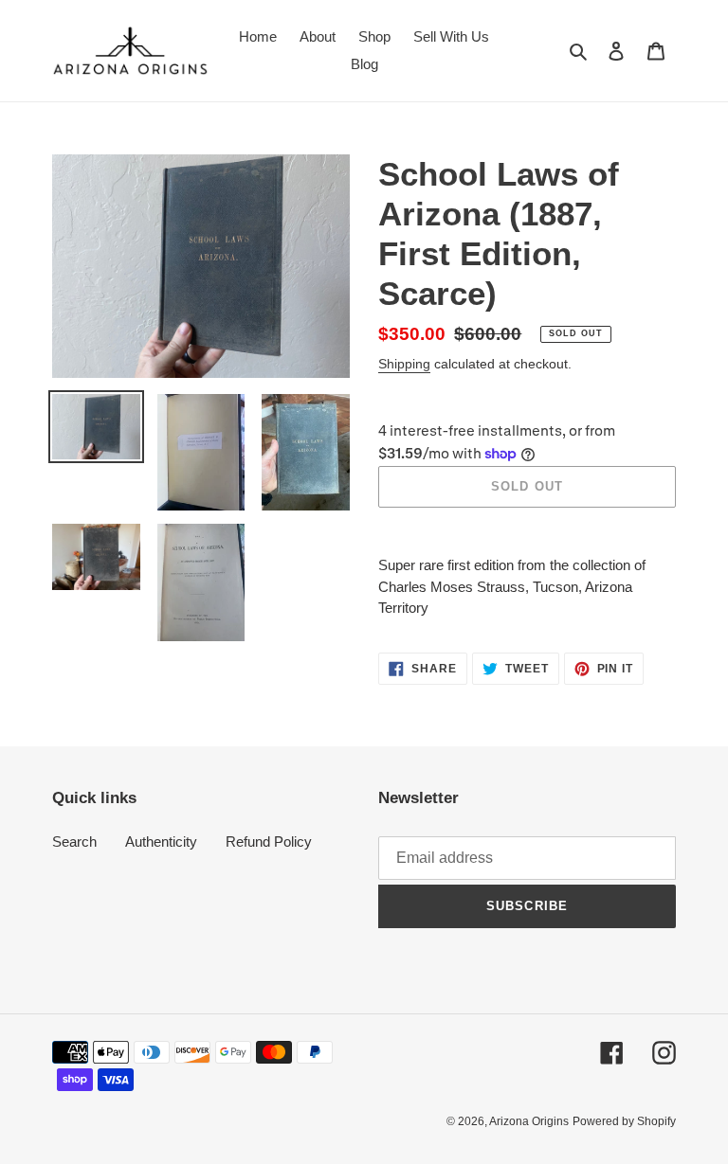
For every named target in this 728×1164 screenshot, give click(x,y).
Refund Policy (269, 841)
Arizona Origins (529, 1121)
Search (74, 841)
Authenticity (161, 841)
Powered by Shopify (624, 1121)
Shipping (404, 363)
